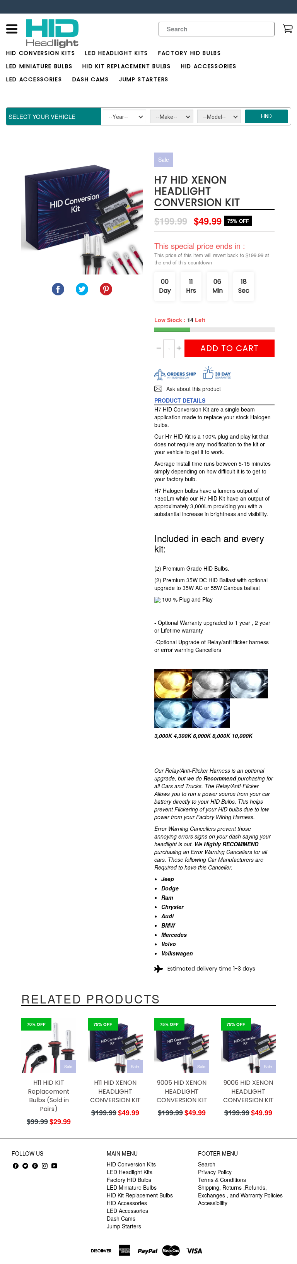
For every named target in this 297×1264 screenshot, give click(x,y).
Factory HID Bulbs (189, 53)
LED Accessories (34, 79)
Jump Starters (144, 79)
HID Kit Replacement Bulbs (126, 66)
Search (206, 1164)
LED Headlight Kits (116, 53)
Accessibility (212, 1203)
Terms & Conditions (222, 1179)
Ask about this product (193, 389)
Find (266, 116)
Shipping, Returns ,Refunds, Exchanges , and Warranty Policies (240, 1191)
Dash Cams (90, 79)
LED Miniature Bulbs (39, 66)
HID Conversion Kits (40, 53)
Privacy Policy (215, 1172)
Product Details (179, 400)
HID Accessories (209, 66)
